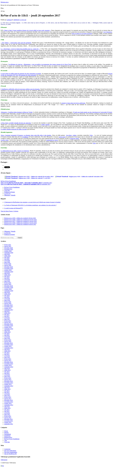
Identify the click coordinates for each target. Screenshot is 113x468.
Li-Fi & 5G (7, 193)
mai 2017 (6, 316)
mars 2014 (7, 376)
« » (27, 30)
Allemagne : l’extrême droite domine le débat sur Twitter (16, 112)
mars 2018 (7, 300)
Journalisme (7, 434)
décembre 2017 (8, 305)
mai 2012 (6, 411)
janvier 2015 (7, 360)
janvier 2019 (7, 284)
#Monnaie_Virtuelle (9, 195)
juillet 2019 (7, 275)
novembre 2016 (8, 325)
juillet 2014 (7, 370)
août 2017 (7, 311)
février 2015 (7, 359)
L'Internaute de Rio (32, 202)
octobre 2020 (8, 251)
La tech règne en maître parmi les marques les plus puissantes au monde (21, 73)
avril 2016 (7, 336)
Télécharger (4, 460)
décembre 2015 (8, 343)
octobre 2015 (8, 346)
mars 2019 (7, 281)
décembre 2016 (8, 324)
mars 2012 (7, 414)
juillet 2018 (7, 294)
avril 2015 (7, 355)
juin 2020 (7, 257)
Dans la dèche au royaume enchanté (82, 33)
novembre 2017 (8, 306)
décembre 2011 (8, 419)
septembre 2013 (8, 386)
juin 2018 (7, 295)
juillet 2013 (7, 389)
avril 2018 (7, 298)
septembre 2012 (8, 405)
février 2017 (7, 321)
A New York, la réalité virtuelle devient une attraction (16, 123)
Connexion (7, 449)
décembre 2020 (8, 248)
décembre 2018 (8, 286)
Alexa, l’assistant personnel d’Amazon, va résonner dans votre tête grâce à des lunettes (26, 135)
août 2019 (7, 273)
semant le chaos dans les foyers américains (73, 103)
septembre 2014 (8, 367)
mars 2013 (7, 395)
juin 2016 (7, 333)
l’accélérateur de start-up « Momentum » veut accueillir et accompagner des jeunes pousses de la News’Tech (39, 64)
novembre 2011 (8, 421)
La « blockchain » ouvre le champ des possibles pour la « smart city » (20, 49)
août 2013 (7, 387)
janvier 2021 (7, 246)
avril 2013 (7, 394)
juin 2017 (7, 314)
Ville (5, 440)
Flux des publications (10, 450)
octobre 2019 (8, 270)
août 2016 (7, 330)
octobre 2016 (8, 327)
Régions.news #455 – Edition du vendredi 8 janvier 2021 (20, 224)
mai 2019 (6, 278)
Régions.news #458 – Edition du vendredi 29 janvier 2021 (20, 219)
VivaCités (7, 190)
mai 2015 (6, 354)
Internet (6, 432)
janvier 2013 (7, 398)
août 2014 (7, 368)
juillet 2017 (7, 313)
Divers (6, 431)
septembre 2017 (8, 309)
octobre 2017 (8, 308)
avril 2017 (7, 317)
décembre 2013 (8, 381)
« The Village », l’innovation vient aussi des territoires (16, 42)
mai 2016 (6, 335)
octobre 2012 (8, 403)
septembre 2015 (8, 348)
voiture (74, 135)
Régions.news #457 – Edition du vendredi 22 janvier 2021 (20, 221)
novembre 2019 (8, 268)
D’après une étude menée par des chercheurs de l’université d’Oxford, (92, 112)
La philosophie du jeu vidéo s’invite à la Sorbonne (15, 151)
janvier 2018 (7, 303)
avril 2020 (7, 260)
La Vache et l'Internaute (30, 205)
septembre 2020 (8, 252)
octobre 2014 (8, 365)
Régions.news (5, 2)
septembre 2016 (8, 329)
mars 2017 (7, 319)
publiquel (9, 20)
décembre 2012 (8, 400)
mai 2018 (6, 297)
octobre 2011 (7, 422)
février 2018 (7, 302)
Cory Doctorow (107, 32)
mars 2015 (7, 357)
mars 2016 (7, 338)
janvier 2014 (7, 379)
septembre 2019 (8, 271)
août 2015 (7, 349)
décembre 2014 (8, 362)
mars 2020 (7, 262)
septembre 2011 (8, 424)
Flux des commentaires (10, 452)
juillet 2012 (7, 408)
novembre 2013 (8, 382)
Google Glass (4, 140)
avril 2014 (7, 375)
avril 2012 (7, 413)
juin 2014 (7, 371)
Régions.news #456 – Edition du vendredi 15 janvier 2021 (20, 223)
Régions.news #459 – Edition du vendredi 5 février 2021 (20, 218)
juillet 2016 (7, 332)
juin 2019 (7, 276)
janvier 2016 (7, 341)
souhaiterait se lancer (52, 140)
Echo (91, 135)
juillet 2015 (7, 351)
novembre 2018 (8, 287)
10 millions (25, 137)
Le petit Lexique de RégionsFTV (13, 208)
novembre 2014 (8, 363)
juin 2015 (7, 352)
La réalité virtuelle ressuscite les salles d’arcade (14, 129)
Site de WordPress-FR (10, 454)
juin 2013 (7, 390)
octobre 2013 (8, 384)
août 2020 (7, 254)
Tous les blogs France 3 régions (9, 211)
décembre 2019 (8, 267)
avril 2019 (7, 279)
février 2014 (7, 378)
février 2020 (7, 263)
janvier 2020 (7, 265)
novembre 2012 (8, 402)
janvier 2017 (7, 322)
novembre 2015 (8, 344)
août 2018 (7, 292)
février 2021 (7, 244)
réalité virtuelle (45, 124)
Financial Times (74, 138)
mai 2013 (6, 392)
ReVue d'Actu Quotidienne (8, 181)
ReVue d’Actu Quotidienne (12, 187)
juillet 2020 (7, 256)
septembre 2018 (8, 290)
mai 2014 (6, 373)
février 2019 (7, 282)
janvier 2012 (7, 417)
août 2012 (7, 406)
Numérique (7, 435)
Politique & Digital (9, 192)
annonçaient (62, 137)
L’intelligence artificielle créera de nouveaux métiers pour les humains (20, 89)
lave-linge (69, 135)
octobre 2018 (8, 289)
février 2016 (7, 340)
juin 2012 (7, 409)
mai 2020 (6, 259)
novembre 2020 (8, 249)
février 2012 (7, 416)
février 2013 (7, 397)
